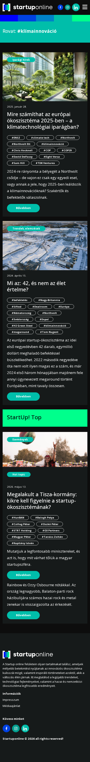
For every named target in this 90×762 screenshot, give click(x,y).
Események (20, 439)
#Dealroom (39, 306)
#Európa (63, 306)
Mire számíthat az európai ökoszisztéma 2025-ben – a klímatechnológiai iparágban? (43, 120)
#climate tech (40, 137)
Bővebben (23, 208)
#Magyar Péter (21, 536)
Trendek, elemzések (26, 228)
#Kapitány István (23, 543)
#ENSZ (16, 137)
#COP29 (66, 150)
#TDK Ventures (45, 163)
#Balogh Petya (44, 517)
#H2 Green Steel (22, 325)
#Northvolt (67, 137)
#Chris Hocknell (22, 150)
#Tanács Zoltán (52, 536)
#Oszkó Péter (49, 524)
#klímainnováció (52, 144)
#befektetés (19, 300)
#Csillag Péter (21, 524)
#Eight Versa (51, 156)
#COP (47, 150)
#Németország (21, 313)
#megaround (20, 332)
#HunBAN (18, 517)
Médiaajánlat (11, 706)
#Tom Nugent (49, 332)
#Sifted (16, 306)
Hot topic (18, 474)
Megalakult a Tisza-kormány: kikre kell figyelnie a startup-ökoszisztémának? (42, 500)
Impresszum (11, 700)
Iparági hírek (21, 59)
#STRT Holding (21, 530)
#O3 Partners (50, 530)
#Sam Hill (18, 163)
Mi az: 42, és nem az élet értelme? (36, 286)
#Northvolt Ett (21, 144)
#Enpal (44, 319)
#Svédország (20, 319)
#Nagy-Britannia (49, 300)
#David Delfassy (22, 156)
